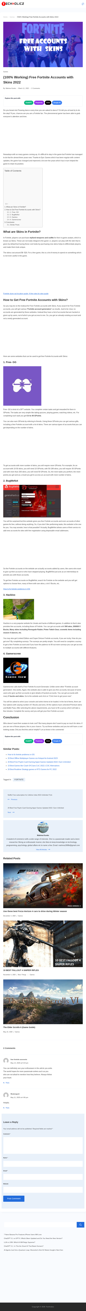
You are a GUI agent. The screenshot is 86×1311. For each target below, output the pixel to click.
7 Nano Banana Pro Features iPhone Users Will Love (23, 1234)
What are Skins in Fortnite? (16, 207)
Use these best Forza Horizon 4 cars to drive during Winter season (35, 911)
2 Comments (35, 88)
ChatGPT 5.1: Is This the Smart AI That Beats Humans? (23, 1246)
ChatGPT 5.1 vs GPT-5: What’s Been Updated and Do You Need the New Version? (33, 1238)
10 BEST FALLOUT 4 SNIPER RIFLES (21, 970)
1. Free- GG (14, 212)
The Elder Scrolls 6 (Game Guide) (19, 1027)
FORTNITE (19, 780)
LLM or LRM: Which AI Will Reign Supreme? (19, 1242)
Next (9, 812)
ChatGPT (29, 102)
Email (5, 1171)
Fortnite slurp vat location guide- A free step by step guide (25, 294)
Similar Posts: (15, 225)
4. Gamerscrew (15, 219)
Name (5, 1158)
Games (5, 72)
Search (80, 1225)
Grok (48, 102)
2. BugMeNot (14, 215)
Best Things (22, 975)
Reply (7, 1083)
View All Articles (41, 849)
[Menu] (83, 4)
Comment (6, 1134)
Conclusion (10, 222)
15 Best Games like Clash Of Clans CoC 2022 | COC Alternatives (33, 766)
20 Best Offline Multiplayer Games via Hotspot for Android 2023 (33, 758)
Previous (14, 799)
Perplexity (39, 102)
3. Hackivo (13, 217)
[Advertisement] (43, 136)
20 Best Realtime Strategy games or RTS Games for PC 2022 (32, 769)
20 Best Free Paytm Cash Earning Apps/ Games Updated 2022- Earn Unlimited (39, 762)
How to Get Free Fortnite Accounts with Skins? (23, 210)
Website (5, 1184)
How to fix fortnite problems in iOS (16, 589)
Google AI (57, 102)
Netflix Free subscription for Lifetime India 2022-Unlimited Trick (30, 795)
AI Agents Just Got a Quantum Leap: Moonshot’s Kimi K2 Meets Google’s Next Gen (33, 1250)
